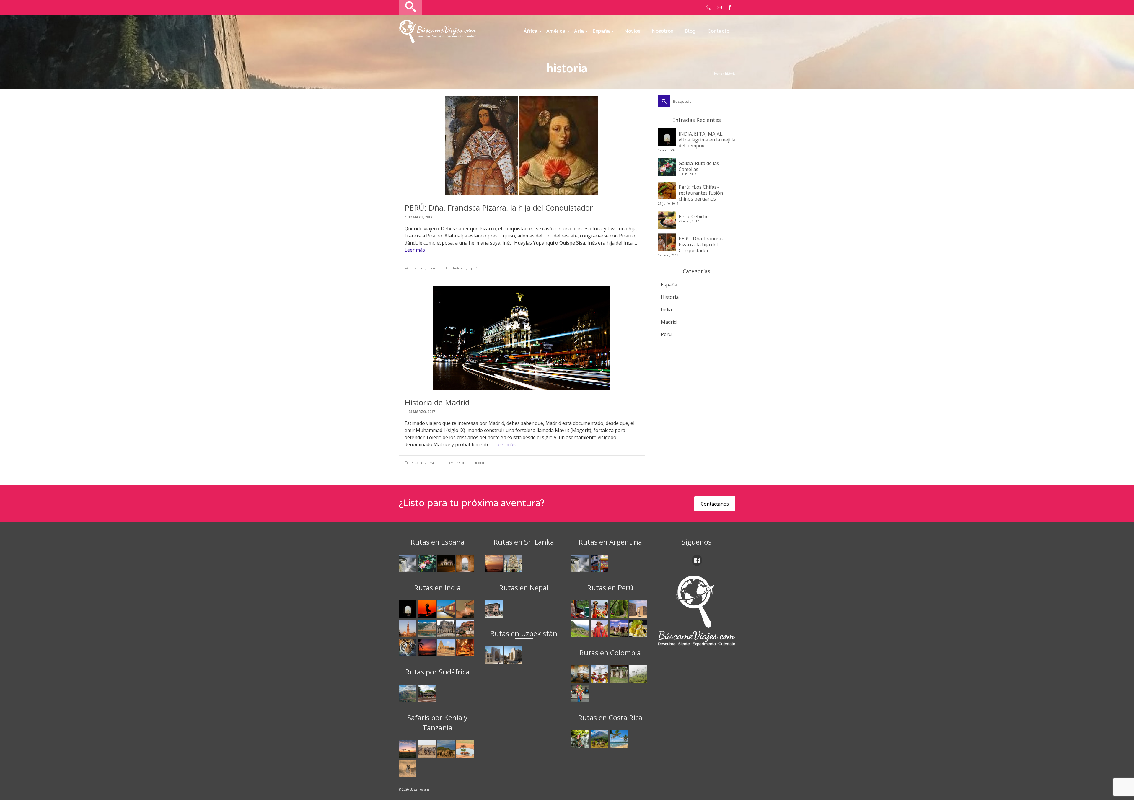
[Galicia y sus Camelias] (427, 563)
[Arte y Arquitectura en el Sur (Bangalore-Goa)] (446, 628)
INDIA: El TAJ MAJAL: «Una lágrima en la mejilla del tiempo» (707, 140)
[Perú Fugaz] (581, 628)
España (669, 284)
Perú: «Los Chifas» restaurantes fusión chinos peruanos (701, 193)
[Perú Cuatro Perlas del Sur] (619, 628)
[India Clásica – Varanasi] (465, 647)
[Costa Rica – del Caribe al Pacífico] (619, 739)
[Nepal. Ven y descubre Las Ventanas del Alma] (494, 609)
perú (474, 268)
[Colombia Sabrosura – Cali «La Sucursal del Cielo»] (600, 674)
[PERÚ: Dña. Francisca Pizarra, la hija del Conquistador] (522, 145)
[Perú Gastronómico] (638, 628)
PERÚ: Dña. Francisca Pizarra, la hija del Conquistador (701, 244)
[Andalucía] (465, 563)
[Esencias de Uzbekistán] (514, 655)
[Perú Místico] (600, 609)
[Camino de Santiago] (408, 563)
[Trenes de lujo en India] (446, 609)
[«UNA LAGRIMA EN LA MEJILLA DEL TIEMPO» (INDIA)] (408, 609)
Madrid (434, 463)
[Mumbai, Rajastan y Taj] (465, 628)
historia (458, 268)
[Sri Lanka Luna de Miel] (494, 563)
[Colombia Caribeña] (581, 693)
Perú (433, 268)
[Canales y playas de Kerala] (427, 647)
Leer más (415, 250)
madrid (479, 463)
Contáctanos (715, 504)
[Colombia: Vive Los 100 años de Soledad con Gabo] (581, 674)
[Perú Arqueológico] (638, 609)
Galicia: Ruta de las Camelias (699, 166)
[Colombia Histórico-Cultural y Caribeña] (619, 674)
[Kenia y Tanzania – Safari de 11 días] (446, 749)
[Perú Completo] (600, 628)
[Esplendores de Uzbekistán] (494, 655)
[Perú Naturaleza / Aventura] (619, 609)
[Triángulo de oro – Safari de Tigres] (408, 647)
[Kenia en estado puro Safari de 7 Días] (427, 749)
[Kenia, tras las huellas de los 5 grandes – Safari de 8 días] (408, 768)
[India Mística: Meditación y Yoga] (427, 609)
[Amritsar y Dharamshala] (408, 628)
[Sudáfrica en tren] (427, 693)
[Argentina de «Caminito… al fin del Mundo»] (600, 563)
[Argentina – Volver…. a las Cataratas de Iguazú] (581, 563)
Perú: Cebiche (694, 216)
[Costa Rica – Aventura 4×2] (581, 739)
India (666, 309)
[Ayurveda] (465, 609)
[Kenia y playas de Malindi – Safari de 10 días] (465, 749)
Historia (416, 268)
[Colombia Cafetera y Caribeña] (638, 674)
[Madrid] (446, 563)
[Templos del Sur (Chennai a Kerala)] (446, 647)
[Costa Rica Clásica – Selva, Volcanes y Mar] (600, 739)
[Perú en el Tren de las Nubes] (581, 609)
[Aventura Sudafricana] (408, 693)
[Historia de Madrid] (521, 338)
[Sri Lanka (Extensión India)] (514, 563)
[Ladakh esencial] (427, 628)
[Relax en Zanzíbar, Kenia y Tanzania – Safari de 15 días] (408, 749)
